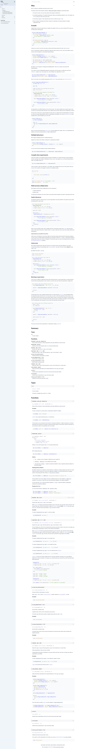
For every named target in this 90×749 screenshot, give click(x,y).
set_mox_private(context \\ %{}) (37, 360)
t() (31, 334)
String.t (44, 442)
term (40, 607)
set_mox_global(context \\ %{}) (37, 357)
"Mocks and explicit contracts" (55, 10)
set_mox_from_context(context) (37, 354)
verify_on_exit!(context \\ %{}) (37, 376)
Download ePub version (61, 744)
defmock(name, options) (35, 344)
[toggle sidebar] (14, 1)
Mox (2, 1)
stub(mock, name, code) (35, 363)
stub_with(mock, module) (36, 367)
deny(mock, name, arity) (36, 347)
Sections (3, 8)
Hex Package (43, 744)
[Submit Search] (32, 2)
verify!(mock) (34, 373)
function (50, 522)
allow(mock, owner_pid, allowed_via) (38, 341)
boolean (46, 441)
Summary (3, 15)
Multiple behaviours (6, 11)
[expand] (14, 7)
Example (3, 10)
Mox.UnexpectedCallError (5, 21)
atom (39, 500)
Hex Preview (48, 744)
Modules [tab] (6, 4)
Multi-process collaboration (7, 13)
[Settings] (73, 1)
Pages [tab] (2, 4)
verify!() (33, 370)
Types (3, 16)
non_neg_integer (44, 500)
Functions (3, 17)
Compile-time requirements (7, 12)
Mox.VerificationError (4, 23)
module (38, 388)
